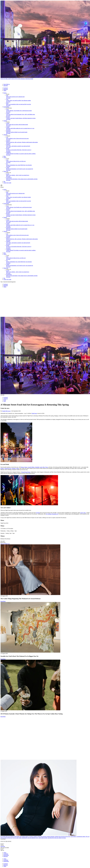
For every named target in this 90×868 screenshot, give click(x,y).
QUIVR (38, 512)
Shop (4, 156)
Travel (4, 157)
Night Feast (34, 413)
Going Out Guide (7, 182)
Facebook (5, 88)
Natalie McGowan (6, 411)
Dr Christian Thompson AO (52, 514)
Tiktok (4, 90)
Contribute (5, 853)
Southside (37, 467)
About (4, 852)
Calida (17, 468)
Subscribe (5, 85)
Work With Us (6, 84)
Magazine (5, 856)
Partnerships (6, 855)
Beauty (5, 92)
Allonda (13, 468)
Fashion (5, 120)
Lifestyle (5, 134)
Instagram (5, 89)
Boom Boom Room (25, 472)
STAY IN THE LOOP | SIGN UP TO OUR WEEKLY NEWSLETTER (17, 78)
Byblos (2, 468)
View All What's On (5, 543)
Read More (3, 601)
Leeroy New (83, 512)
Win (4, 181)
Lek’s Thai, (42, 467)
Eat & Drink (6, 106)
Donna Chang (24, 467)
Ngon (46, 467)
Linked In (5, 398)
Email (4, 400)
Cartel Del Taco (7, 468)
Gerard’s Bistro (31, 467)
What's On (5, 171)
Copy (4, 401)
